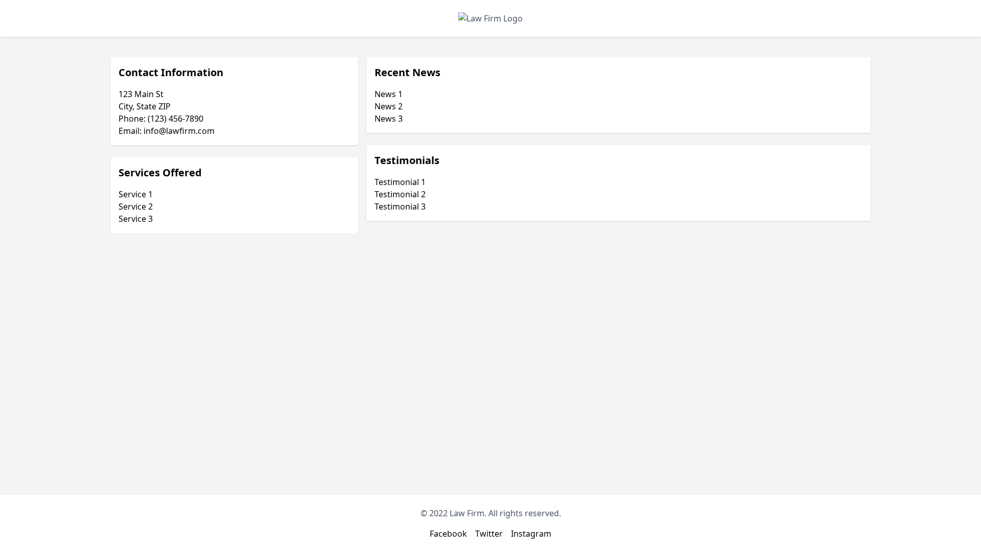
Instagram (531, 533)
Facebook (448, 533)
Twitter (489, 533)
